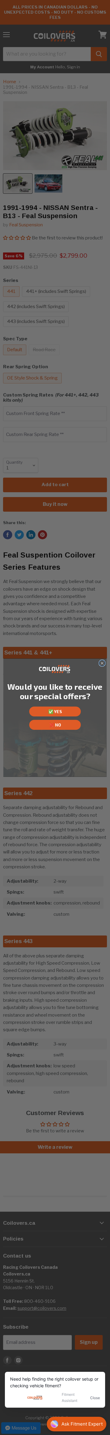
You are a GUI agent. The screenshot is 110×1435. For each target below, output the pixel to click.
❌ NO (55, 724)
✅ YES (54, 711)
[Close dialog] (102, 663)
